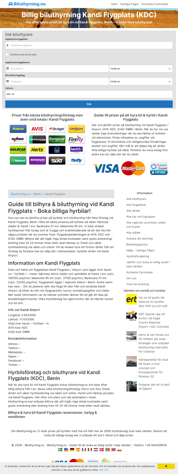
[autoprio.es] (78, 449)
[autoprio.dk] (102, 449)
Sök (89, 104)
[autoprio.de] (72, 449)
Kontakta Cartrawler (155, 4)
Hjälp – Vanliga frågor (140, 250)
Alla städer (133, 232)
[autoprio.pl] (119, 449)
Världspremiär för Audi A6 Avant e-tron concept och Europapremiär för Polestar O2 (153, 368)
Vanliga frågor (129, 4)
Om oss (131, 278)
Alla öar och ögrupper (140, 216)
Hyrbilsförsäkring (137, 256)
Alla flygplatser (136, 204)
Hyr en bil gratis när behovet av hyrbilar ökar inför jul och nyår (153, 302)
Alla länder (133, 210)
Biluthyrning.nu (29, 3)
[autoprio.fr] (84, 449)
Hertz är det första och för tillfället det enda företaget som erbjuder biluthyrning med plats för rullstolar (154, 343)
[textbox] (89, 45)
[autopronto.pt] (108, 449)
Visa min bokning (137, 284)
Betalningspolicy (137, 244)
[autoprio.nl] (96, 449)
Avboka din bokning (139, 238)
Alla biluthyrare (136, 199)
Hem (114, 4)
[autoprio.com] (66, 449)
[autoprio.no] (113, 449)
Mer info (103, 469)
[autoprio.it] (90, 449)
